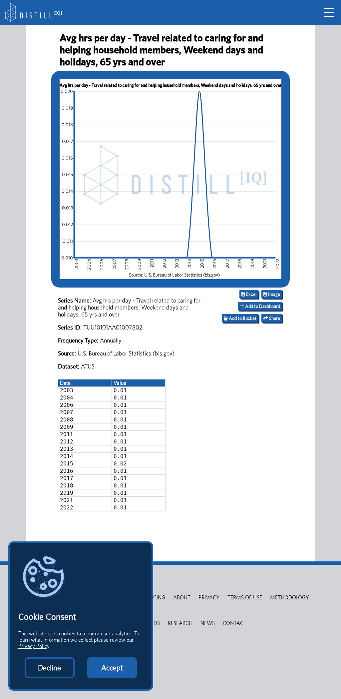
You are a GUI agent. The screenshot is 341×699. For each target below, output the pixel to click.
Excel (250, 294)
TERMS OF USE (244, 597)
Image (273, 294)
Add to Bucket (242, 318)
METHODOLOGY (289, 597)
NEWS (207, 623)
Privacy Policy (33, 646)
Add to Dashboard (262, 306)
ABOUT (181, 597)
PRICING (155, 597)
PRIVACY (208, 597)
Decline (49, 667)
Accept (112, 667)
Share (274, 318)
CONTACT (234, 623)
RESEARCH (180, 623)
